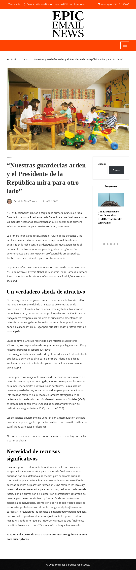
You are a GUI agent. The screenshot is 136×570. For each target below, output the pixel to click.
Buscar (102, 163)
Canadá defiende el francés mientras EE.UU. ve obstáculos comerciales (58, 4)
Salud (10, 158)
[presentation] (24, 3)
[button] (104, 244)
